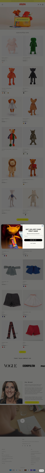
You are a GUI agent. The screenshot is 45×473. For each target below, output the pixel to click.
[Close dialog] (42, 226)
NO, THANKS (33, 243)
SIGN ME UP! (33, 240)
